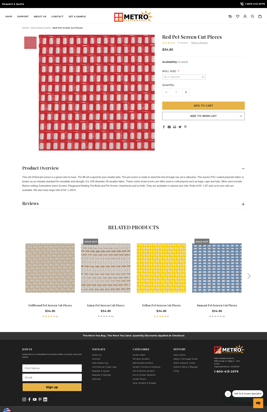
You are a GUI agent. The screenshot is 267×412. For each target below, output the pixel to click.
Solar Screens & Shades (144, 383)
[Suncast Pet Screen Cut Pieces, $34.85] (217, 267)
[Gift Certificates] (230, 16)
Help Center (180, 355)
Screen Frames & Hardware (146, 367)
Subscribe (239, 403)
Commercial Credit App (104, 367)
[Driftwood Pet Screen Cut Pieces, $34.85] (50, 267)
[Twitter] (180, 127)
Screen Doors (139, 379)
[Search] (252, 16)
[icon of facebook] (29, 399)
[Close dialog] (260, 343)
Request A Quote (101, 371)
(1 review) (183, 42)
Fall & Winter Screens (144, 371)
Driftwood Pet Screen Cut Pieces (50, 305)
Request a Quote (13, 4)
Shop (8, 16)
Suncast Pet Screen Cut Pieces (217, 305)
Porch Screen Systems (144, 375)
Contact (57, 16)
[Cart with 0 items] (260, 16)
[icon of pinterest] (40, 399)
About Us (40, 16)
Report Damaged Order (186, 359)
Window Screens (141, 359)
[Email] (169, 127)
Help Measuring (100, 363)
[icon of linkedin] (45, 399)
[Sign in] (245, 16)
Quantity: (168, 85)
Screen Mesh (139, 355)
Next (249, 276)
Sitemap (96, 379)
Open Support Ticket (184, 363)
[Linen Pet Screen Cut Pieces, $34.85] (105, 267)
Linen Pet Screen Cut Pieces (105, 305)
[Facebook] (163, 127)
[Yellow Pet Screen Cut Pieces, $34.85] (161, 267)
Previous (18, 276)
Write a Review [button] (199, 42)
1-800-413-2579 (255, 3)
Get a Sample (77, 16)
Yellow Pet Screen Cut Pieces (161, 305)
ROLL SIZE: (169, 71)
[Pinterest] (185, 127)
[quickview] (68, 250)
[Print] (174, 127)
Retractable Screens (143, 363)
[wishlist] (237, 16)
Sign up (52, 387)
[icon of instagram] (24, 399)
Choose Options (50, 290)
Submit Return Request (186, 367)
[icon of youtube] (35, 399)
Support (23, 16)
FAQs (176, 371)
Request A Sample (101, 375)
